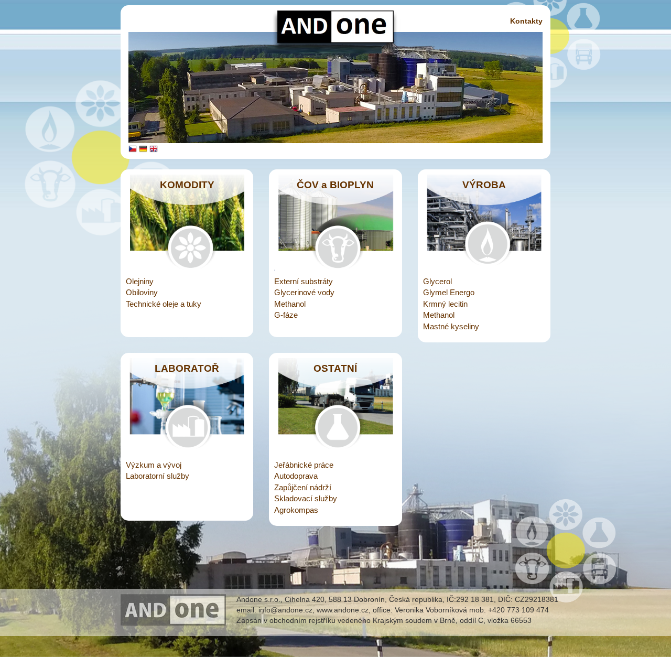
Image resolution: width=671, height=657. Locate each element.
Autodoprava (296, 475)
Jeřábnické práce (303, 464)
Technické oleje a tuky (163, 303)
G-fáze (286, 314)
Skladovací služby (305, 498)
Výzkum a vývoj (153, 464)
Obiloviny (142, 292)
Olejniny (140, 281)
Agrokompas (296, 509)
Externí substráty (303, 281)
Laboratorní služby (157, 475)
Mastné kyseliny (451, 326)
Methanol (290, 303)
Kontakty (526, 21)
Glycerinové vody (304, 292)
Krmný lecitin (445, 303)
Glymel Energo (448, 292)
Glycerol (437, 281)
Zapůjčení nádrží (302, 487)
